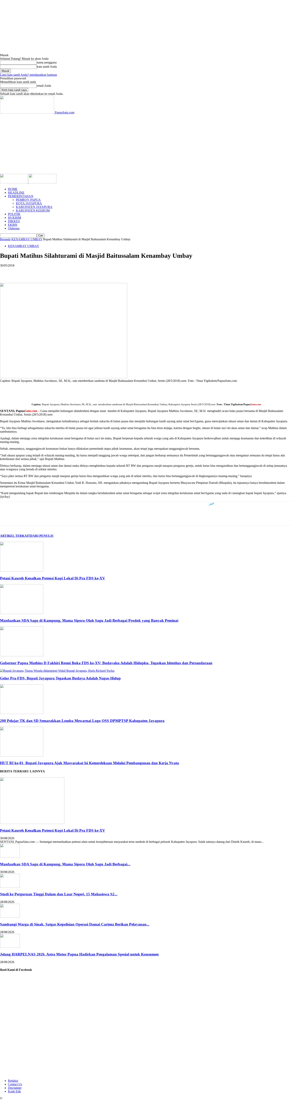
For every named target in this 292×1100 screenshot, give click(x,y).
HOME (12, 189)
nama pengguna (47, 62)
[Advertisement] (146, 144)
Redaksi (13, 1080)
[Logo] (14, 182)
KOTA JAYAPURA (29, 203)
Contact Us (15, 1084)
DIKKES (14, 221)
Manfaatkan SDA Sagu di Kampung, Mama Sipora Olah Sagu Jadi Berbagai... (65, 864)
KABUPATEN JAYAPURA (34, 207)
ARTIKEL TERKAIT (15, 535)
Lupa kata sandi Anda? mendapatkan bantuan (28, 74)
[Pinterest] (35, 271)
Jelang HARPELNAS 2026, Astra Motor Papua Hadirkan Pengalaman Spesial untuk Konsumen (79, 954)
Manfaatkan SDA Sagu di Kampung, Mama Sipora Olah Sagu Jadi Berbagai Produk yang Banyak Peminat (89, 620)
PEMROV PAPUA (28, 199)
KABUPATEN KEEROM (33, 210)
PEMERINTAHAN (20, 196)
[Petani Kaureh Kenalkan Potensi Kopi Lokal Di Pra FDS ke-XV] (21, 570)
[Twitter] (20, 271)
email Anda (44, 85)
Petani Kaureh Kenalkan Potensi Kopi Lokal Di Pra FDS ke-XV (52, 578)
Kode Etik (14, 1091)
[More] (64, 271)
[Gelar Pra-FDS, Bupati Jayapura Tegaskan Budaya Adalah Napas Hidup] (57, 670)
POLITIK (14, 214)
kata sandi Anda (47, 66)
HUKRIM (14, 217)
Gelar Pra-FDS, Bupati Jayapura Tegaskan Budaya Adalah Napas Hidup (60, 678)
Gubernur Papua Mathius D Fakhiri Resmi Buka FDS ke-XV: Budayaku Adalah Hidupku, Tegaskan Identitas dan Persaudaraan (106, 663)
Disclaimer (14, 1087)
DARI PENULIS (41, 535)
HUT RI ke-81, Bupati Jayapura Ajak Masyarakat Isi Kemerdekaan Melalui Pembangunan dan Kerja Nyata (89, 763)
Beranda (5, 239)
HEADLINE (16, 192)
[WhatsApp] (49, 271)
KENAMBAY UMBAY (26, 239)
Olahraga (13, 228)
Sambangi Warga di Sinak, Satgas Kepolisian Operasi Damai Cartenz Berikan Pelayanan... (74, 924)
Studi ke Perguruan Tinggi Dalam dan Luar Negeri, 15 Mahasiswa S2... (58, 894)
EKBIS (12, 224)
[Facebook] (6, 271)
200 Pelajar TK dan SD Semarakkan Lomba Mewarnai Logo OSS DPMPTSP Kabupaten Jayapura (82, 721)
